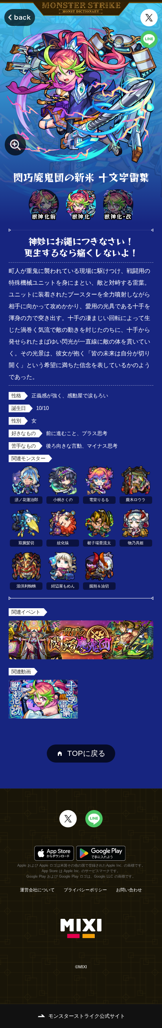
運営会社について (37, 890)
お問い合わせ (129, 890)
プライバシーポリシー (85, 890)
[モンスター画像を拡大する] (15, 144)
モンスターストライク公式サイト (86, 1016)
